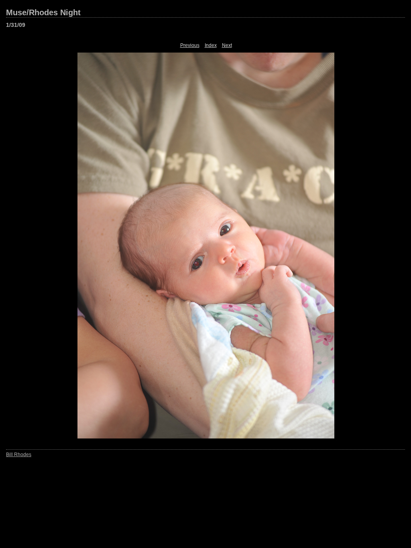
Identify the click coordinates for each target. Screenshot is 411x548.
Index (211, 45)
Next (227, 45)
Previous (189, 45)
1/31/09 (15, 25)
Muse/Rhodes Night (43, 12)
